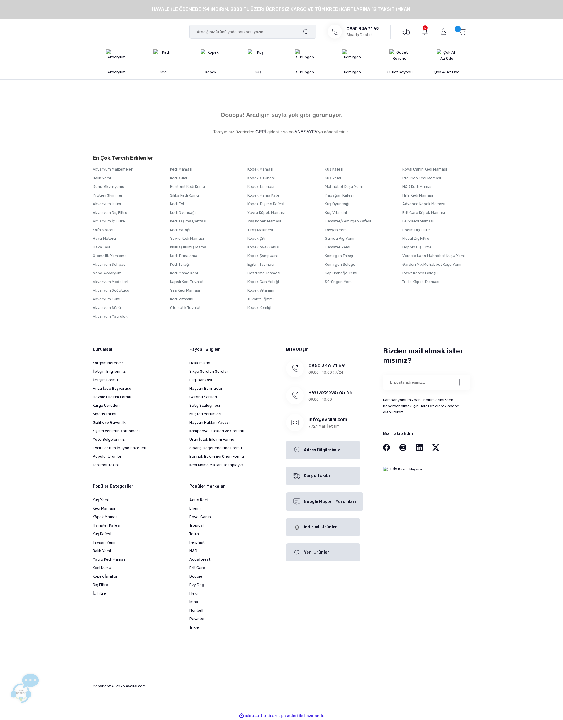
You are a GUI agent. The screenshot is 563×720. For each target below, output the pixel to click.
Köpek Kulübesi (261, 178)
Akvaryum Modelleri (110, 282)
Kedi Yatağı (180, 230)
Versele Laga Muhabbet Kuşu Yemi (433, 255)
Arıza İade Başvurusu (112, 388)
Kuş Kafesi (334, 169)
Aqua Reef (198, 500)
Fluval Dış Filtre (415, 238)
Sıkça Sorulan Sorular (208, 371)
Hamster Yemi (337, 247)
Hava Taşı (101, 247)
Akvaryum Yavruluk (110, 316)
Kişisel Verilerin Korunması (116, 431)
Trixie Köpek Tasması (420, 282)
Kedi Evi (177, 204)
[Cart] (462, 31)
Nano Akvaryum (107, 273)
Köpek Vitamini (260, 290)
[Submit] (459, 382)
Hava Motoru (104, 238)
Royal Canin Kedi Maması (424, 169)
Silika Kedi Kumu (184, 195)
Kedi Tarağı (180, 264)
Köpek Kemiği (259, 307)
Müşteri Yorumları (205, 414)
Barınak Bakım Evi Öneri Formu (216, 456)
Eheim (195, 508)
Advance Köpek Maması (423, 204)
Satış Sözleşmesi (204, 405)
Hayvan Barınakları (206, 388)
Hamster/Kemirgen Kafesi (348, 221)
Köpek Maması (260, 169)
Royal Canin (200, 517)
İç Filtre (99, 593)
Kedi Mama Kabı (184, 273)
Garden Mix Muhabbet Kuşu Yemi (431, 264)
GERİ (260, 131)
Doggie (195, 576)
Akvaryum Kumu (107, 299)
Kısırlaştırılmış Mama (188, 247)
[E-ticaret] (281, 716)
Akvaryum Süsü (107, 307)
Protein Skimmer (108, 195)
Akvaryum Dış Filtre (110, 212)
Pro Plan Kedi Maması (421, 178)
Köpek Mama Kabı (263, 195)
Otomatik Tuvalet (185, 307)
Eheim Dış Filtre (416, 230)
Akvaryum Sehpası (109, 264)
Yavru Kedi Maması (187, 238)
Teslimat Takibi (106, 465)
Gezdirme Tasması (263, 273)
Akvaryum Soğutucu (111, 290)
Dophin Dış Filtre (417, 247)
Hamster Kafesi (106, 525)
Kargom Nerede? (108, 363)
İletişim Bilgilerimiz (109, 371)
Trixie (194, 627)
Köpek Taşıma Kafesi (265, 204)
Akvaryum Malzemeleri (113, 169)
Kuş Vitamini (336, 212)
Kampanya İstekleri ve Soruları (216, 431)
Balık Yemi (102, 178)
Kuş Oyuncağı (337, 204)
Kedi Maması (181, 169)
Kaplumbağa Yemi (341, 273)
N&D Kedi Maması (417, 186)
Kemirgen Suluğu (340, 264)
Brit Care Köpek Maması (423, 212)
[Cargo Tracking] (406, 31)
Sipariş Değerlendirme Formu (215, 448)
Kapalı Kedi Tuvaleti (187, 282)
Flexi (193, 593)
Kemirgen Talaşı (339, 255)
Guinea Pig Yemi (339, 238)
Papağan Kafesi (339, 195)
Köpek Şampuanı (262, 255)
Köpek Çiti (256, 238)
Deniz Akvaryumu (108, 186)
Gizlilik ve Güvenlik (109, 422)
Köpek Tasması (260, 186)
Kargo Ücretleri (106, 405)
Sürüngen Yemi (338, 282)
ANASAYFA (305, 131)
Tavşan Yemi (336, 230)
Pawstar (197, 619)
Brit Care (197, 568)
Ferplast (196, 542)
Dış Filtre (100, 585)
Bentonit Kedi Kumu (187, 186)
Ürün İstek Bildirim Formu (211, 439)
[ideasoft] (250, 716)
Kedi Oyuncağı (183, 212)
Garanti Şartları (203, 397)
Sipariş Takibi (104, 414)
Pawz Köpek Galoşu (420, 273)
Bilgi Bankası (200, 380)
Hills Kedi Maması (417, 195)
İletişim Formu (105, 380)
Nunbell (196, 610)
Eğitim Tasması (260, 264)
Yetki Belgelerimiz (109, 439)
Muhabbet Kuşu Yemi (344, 186)
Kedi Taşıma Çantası (188, 221)
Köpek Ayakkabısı (263, 247)
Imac (193, 602)
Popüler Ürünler (107, 456)
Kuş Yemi (333, 178)
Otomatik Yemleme (110, 255)
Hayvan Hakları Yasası (209, 422)
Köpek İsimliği (105, 576)
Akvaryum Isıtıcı (107, 204)
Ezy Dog (196, 585)
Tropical (196, 525)
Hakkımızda (199, 363)
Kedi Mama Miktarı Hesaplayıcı (216, 465)
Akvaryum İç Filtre (109, 221)
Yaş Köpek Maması (264, 221)
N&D (193, 551)
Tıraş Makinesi (260, 230)
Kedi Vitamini (181, 299)
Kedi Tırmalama (183, 255)
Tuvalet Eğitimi (260, 299)
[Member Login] (443, 31)
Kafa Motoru (104, 230)
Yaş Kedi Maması (185, 290)
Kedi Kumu (179, 178)
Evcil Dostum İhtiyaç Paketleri (119, 448)
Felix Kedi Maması (418, 221)
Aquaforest (199, 559)
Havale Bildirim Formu (112, 397)
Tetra (194, 534)
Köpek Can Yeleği (263, 282)
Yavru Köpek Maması (266, 212)
